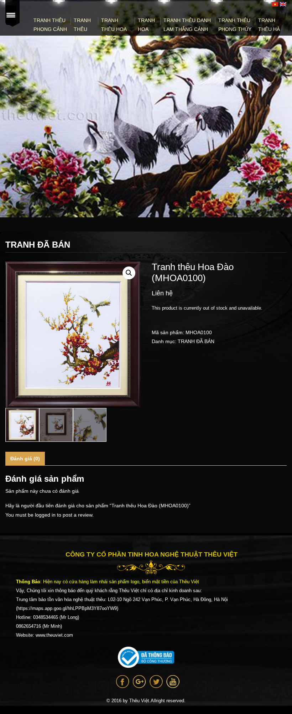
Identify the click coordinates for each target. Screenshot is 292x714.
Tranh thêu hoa (82, 29)
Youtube (172, 681)
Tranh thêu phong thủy (234, 24)
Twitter (156, 681)
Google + (139, 681)
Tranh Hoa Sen (146, 29)
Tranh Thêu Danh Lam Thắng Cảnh (187, 24)
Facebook (122, 681)
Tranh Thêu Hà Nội (269, 29)
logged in (45, 515)
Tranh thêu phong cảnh (50, 24)
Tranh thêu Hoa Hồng (113, 29)
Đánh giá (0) (25, 458)
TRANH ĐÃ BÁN (196, 341)
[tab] (25, 459)
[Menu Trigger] (11, 15)
